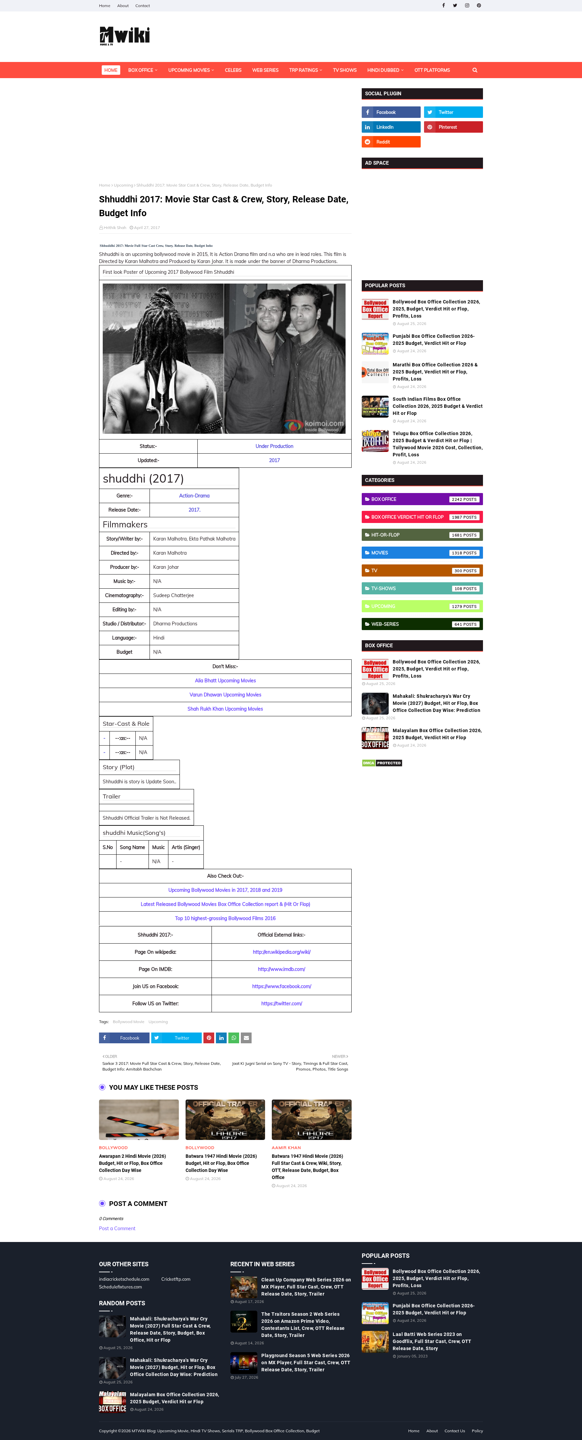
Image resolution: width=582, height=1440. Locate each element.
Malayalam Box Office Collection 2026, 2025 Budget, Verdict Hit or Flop (437, 734)
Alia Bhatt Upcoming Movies (225, 681)
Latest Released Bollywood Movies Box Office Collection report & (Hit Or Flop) (225, 904)
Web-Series (416, 624)
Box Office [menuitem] (140, 70)
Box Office (416, 499)
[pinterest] (479, 5)
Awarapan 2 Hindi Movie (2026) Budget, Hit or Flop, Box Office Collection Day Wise (132, 1163)
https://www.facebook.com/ (281, 986)
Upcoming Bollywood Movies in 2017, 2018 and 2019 (225, 890)
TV (416, 570)
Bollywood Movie (128, 1021)
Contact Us (455, 1430)
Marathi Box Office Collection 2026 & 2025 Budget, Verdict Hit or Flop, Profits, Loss (435, 372)
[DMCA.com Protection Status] (382, 765)
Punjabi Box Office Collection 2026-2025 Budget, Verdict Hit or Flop (434, 339)
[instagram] (467, 5)
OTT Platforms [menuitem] (432, 70)
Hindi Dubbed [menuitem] (383, 70)
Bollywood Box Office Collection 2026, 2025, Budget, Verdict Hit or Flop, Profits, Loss (436, 309)
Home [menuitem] (111, 70)
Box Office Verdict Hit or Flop (416, 517)
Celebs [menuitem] (233, 70)
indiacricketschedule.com (124, 1279)
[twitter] (455, 5)
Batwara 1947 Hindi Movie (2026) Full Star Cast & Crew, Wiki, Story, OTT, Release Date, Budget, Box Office (307, 1166)
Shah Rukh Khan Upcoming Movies (225, 709)
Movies (416, 552)
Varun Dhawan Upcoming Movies (225, 695)
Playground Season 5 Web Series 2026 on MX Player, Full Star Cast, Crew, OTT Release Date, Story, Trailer (306, 1362)
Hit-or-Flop (416, 534)
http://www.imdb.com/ (281, 969)
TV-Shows (416, 588)
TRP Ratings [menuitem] (303, 70)
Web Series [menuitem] (265, 70)
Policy (477, 1430)
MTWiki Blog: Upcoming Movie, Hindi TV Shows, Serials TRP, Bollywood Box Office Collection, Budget (226, 1430)
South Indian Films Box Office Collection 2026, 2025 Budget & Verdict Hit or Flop (438, 406)
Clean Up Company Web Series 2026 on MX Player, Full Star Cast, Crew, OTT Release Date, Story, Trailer (306, 1287)
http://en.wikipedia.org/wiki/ (282, 952)
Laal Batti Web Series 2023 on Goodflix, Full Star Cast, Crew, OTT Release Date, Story (432, 1341)
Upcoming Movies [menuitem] (189, 70)
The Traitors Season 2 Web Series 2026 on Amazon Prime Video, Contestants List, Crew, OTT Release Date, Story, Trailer (303, 1324)
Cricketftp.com (175, 1279)
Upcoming (123, 185)
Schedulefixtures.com (120, 1286)
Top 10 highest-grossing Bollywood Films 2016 (225, 918)
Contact (142, 5)
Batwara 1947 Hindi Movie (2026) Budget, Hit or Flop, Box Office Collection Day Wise (221, 1163)
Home (104, 5)
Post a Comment (117, 1228)
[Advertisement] (225, 135)
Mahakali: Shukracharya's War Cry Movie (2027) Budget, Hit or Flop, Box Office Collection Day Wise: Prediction (436, 703)
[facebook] (443, 5)
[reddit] (391, 142)
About (123, 5)
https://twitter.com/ (281, 1004)
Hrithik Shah (115, 227)
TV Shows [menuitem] (345, 70)
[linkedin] (391, 127)
